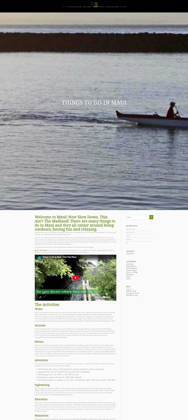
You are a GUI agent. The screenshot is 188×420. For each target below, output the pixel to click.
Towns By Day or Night (112, 6)
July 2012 (129, 254)
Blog (121, 6)
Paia (127, 243)
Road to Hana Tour (130, 232)
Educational (130, 266)
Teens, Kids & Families (98, 6)
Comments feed (132, 293)
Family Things (131, 270)
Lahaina (128, 236)
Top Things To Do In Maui (74, 6)
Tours (128, 277)
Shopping (129, 275)
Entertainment (131, 268)
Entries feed (131, 291)
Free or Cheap (87, 6)
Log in (128, 289)
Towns (128, 279)
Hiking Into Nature (130, 229)
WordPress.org (132, 295)
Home (64, 6)
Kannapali (128, 239)
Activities (129, 264)
